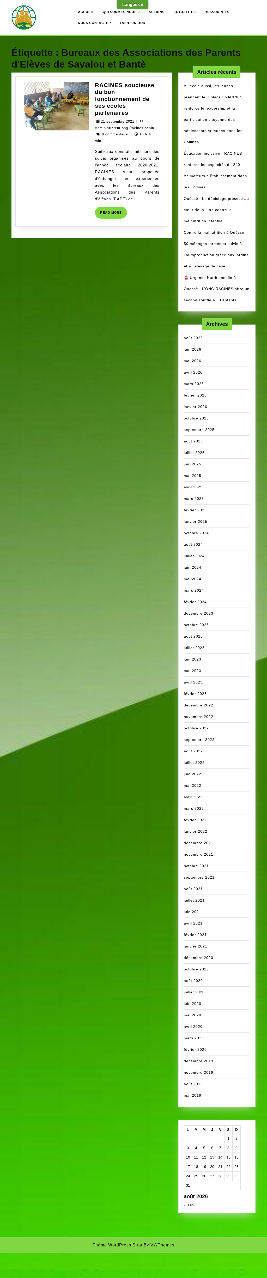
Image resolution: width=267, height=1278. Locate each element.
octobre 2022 (196, 728)
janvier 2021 (195, 946)
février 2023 (195, 694)
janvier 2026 (195, 407)
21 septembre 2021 (117, 121)
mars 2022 (194, 808)
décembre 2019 (198, 1061)
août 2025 (193, 441)
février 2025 (195, 510)
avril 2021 (193, 923)
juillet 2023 (194, 648)
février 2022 (195, 820)
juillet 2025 (194, 453)
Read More (113, 215)
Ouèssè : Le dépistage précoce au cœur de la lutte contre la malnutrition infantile (216, 209)
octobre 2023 (196, 625)
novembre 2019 (198, 1072)
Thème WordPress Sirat (117, 1245)
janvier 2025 (195, 521)
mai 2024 (192, 579)
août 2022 (193, 751)
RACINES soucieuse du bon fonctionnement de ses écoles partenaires (124, 99)
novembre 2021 (198, 854)
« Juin (189, 1205)
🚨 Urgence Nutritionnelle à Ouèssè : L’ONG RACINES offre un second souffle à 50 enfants (217, 288)
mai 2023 (192, 671)
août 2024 (193, 544)
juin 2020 (192, 1003)
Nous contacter (94, 23)
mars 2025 (194, 498)
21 (220, 1167)
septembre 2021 (199, 877)
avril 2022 (193, 797)
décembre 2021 (198, 843)
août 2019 (193, 1084)
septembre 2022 (199, 739)
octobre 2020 (196, 969)
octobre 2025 (196, 418)
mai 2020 (192, 1015)
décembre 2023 (198, 613)
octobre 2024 (196, 533)
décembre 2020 (198, 958)
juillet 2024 (194, 556)
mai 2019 (192, 1095)
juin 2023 (192, 659)
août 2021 (193, 889)
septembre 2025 (199, 430)
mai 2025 (192, 475)
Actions (157, 12)
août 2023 (193, 636)
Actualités (184, 12)
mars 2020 (194, 1038)
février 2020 (195, 1049)
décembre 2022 (198, 705)
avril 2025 (193, 487)
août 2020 (193, 981)
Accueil (86, 12)
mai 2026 (192, 361)
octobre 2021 (196, 866)
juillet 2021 (194, 900)
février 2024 (195, 602)
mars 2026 (194, 384)
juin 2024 (192, 567)
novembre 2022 (198, 717)
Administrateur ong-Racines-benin (124, 128)
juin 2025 (192, 464)
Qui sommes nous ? (121, 12)
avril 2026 (193, 372)
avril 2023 (193, 682)
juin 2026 (192, 349)
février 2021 (195, 935)
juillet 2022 (194, 762)
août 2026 (193, 338)
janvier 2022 (195, 831)
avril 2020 (193, 1026)
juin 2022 (192, 774)
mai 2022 (192, 785)
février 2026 (195, 395)
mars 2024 (194, 590)
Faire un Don (132, 23)
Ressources (217, 12)
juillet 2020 (194, 992)
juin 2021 (192, 912)
